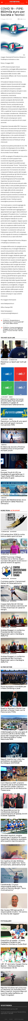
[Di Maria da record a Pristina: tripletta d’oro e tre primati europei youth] (14, 435)
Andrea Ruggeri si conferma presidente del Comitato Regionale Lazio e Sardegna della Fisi (13, 659)
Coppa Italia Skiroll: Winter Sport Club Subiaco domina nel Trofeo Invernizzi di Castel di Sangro (14, 607)
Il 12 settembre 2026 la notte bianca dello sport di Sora (13, 535)
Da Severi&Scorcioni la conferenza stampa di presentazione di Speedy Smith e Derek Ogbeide (14, 813)
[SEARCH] (26, 2)
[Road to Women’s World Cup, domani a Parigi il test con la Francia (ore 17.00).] (14, 699)
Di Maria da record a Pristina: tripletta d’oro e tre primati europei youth (13, 449)
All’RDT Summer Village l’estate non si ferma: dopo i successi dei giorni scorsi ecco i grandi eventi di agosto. (14, 560)
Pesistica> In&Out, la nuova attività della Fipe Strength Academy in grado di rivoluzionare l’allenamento (12, 402)
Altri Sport (4, 359)
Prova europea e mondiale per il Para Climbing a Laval (13, 687)
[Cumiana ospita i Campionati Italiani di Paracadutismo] (14, 571)
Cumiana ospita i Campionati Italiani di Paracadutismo (13, 582)
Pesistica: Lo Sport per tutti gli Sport (13, 363)
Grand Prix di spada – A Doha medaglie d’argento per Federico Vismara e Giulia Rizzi (14, 942)
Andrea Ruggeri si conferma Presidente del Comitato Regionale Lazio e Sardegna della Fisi (13, 633)
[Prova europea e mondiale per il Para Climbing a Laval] (14, 677)
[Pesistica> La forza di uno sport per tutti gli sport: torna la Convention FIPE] (14, 413)
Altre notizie (5, 531)
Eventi (11, 397)
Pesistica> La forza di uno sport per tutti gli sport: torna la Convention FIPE (14, 423)
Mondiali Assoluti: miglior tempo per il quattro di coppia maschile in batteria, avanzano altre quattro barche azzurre (14, 838)
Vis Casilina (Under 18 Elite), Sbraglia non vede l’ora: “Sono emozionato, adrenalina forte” (13, 863)
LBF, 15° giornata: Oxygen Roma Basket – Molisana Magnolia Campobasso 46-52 (14, 966)
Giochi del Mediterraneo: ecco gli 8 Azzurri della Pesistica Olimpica (13, 502)
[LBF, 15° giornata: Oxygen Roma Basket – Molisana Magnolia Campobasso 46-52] (14, 954)
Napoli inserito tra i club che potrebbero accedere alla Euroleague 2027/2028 (12, 761)
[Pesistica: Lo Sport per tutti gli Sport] (14, 349)
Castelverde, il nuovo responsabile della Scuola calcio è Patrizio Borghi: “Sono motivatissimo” (13, 887)
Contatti (11, 1019)
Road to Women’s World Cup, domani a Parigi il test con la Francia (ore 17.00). (13, 710)
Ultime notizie (13, 359)
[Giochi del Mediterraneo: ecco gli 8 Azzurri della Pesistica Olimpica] (14, 488)
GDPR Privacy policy (18, 1019)
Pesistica (3, 444)
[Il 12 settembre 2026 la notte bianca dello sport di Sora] (14, 522)
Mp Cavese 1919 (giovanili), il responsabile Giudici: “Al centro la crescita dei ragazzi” (14, 912)
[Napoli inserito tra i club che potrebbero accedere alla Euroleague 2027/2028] (14, 750)
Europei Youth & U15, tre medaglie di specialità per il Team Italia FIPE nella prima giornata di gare (12, 475)
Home (6, 1019)
